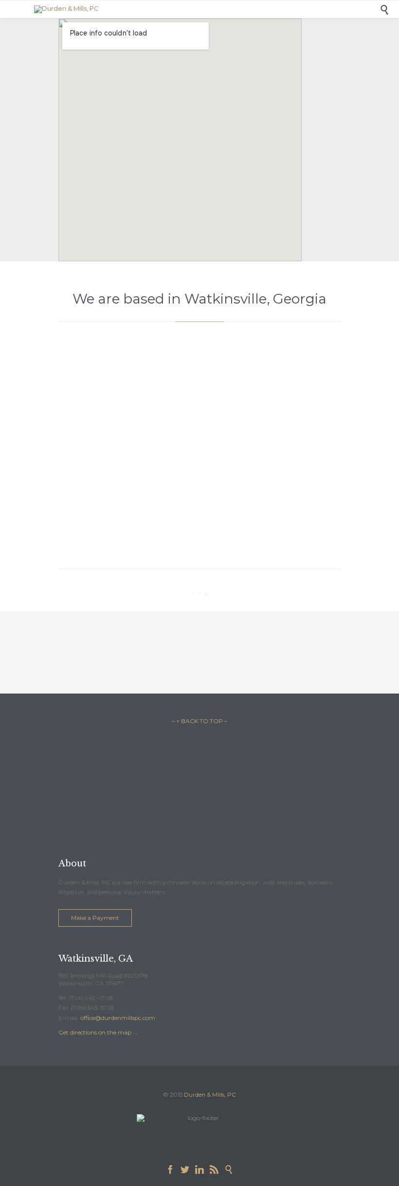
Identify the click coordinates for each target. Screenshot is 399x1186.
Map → (200, 442)
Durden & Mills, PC (210, 1094)
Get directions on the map (94, 1032)
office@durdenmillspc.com (117, 1017)
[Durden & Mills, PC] (207, 9)
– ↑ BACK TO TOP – (199, 721)
